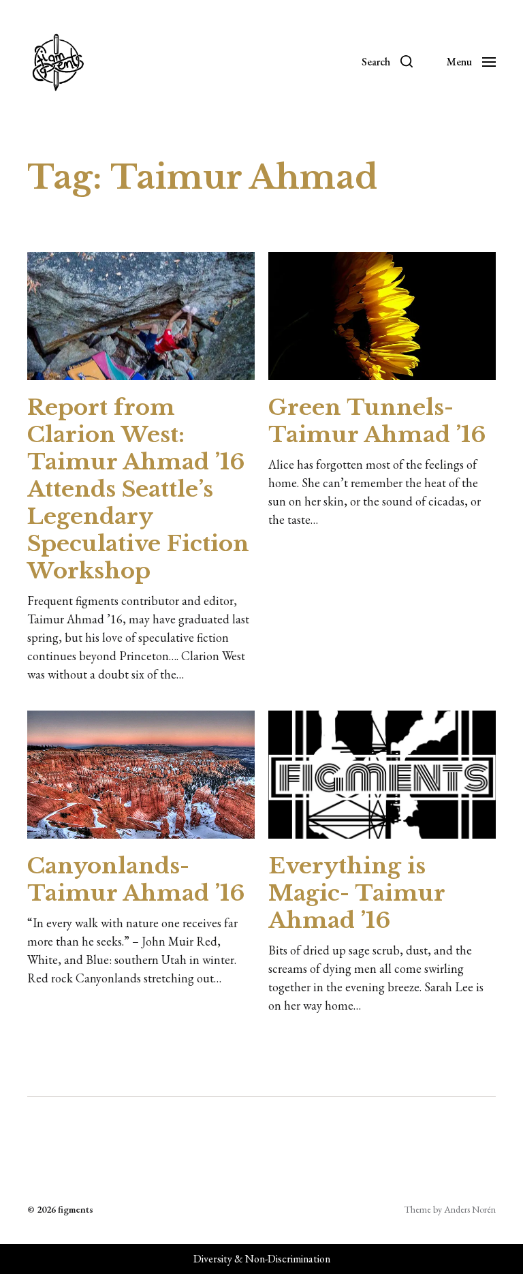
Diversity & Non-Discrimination (261, 1259)
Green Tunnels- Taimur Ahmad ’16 (377, 421)
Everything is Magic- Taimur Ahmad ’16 (356, 893)
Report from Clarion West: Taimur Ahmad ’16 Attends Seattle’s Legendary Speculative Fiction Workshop (138, 489)
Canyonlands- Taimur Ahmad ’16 (135, 879)
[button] (387, 61)
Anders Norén (470, 1209)
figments (75, 1209)
